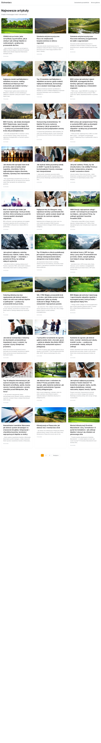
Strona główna (95, 2)
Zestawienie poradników (81, 2)
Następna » (56, 455)
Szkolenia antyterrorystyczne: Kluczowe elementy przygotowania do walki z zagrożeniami (83, 38)
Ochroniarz (6, 2)
